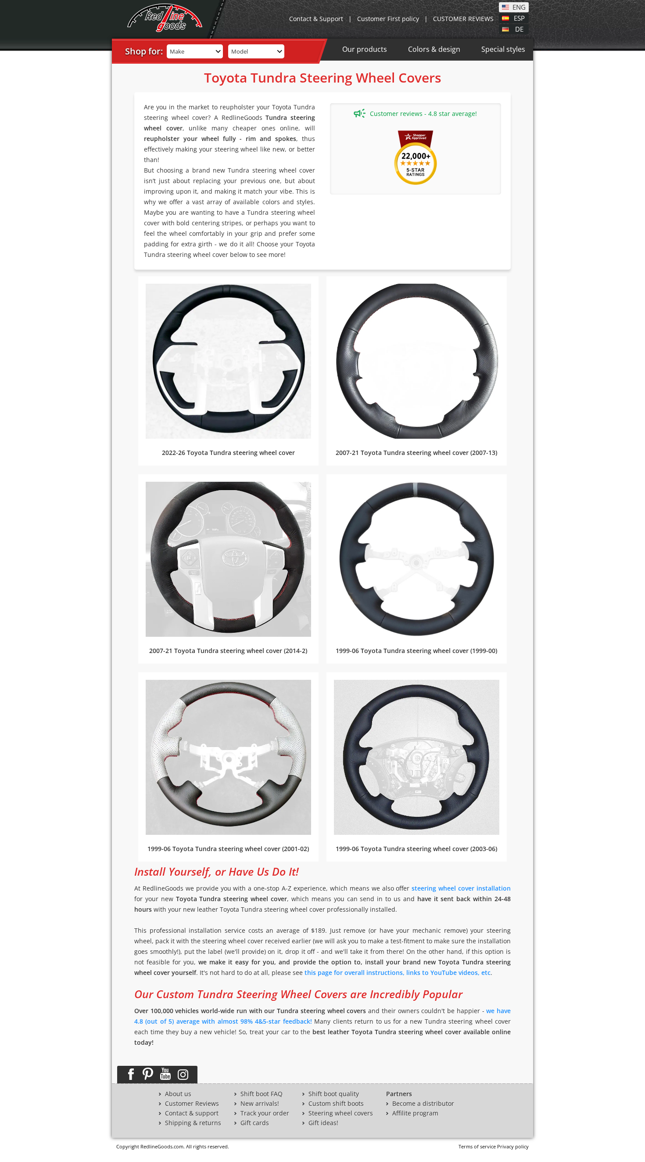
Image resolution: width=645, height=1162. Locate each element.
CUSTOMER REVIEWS (463, 18)
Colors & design (434, 49)
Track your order (264, 1113)
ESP (519, 18)
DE (519, 28)
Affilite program (415, 1113)
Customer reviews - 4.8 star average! (423, 113)
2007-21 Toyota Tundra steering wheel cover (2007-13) (416, 452)
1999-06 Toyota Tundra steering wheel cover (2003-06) (416, 848)
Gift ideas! (323, 1123)
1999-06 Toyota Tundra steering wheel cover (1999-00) (416, 650)
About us (178, 1094)
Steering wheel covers (340, 1113)
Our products (364, 49)
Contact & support (192, 1113)
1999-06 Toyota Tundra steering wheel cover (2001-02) (228, 848)
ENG (519, 7)
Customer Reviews (192, 1104)
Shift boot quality (333, 1094)
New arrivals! (259, 1104)
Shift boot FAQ (261, 1094)
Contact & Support (316, 18)
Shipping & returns (193, 1123)
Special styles (503, 49)
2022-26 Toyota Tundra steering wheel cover (228, 452)
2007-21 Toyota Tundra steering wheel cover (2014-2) (228, 650)
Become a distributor (423, 1104)
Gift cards (254, 1123)
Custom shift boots (336, 1104)
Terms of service (477, 1146)
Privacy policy (513, 1146)
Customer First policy (388, 18)
